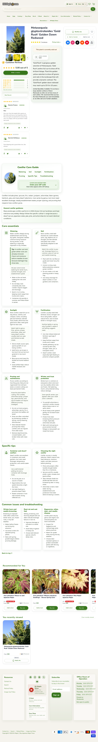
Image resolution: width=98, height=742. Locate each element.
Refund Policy (77, 16)
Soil (30, 172)
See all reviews (7, 89)
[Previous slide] (3, 57)
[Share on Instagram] (73, 43)
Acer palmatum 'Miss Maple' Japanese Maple (72, 596)
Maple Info (55, 16)
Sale (14, 16)
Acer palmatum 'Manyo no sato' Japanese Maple (14, 596)
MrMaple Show (54, 20)
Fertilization (49, 172)
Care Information (65, 16)
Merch (34, 16)
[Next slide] (27, 57)
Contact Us (87, 16)
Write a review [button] (15, 73)
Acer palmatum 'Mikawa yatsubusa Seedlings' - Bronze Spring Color (44, 596)
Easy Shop (28, 16)
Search (6, 685)
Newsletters (43, 20)
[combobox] (46, 9)
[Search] (93, 9)
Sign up (56, 695)
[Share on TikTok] (77, 43)
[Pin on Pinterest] (87, 43)
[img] (8, 101)
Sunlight (38, 172)
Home (8, 16)
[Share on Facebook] (68, 43)
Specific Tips (32, 176)
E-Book (40, 16)
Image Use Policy (9, 692)
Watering (22, 172)
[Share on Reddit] (82, 43)
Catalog (20, 16)
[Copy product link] (92, 43)
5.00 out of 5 (22, 67)
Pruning (22, 176)
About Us (46, 16)
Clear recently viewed (88, 617)
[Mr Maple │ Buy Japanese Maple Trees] (12, 4)
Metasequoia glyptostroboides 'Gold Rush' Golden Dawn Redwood (16, 647)
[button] (9, 57)
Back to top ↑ (7, 553)
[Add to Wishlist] (92, 32)
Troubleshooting (46, 176)
